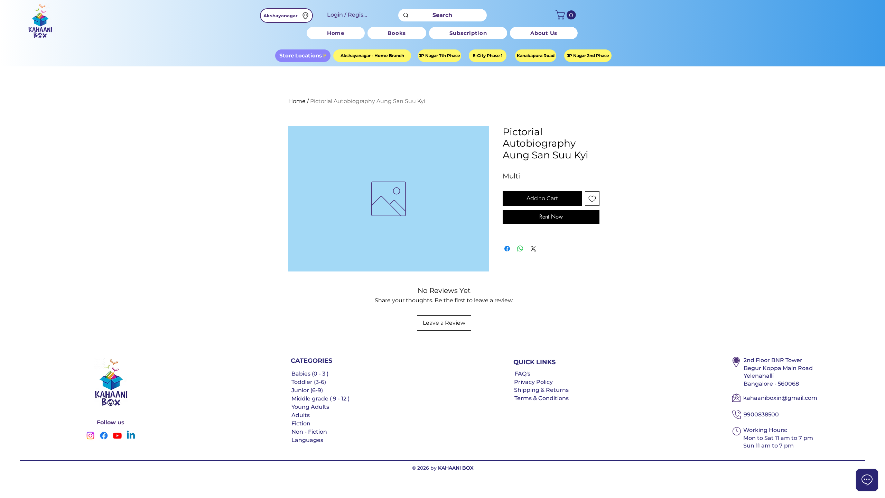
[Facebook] (104, 436)
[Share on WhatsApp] (520, 249)
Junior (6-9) (307, 390)
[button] (567, 15)
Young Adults (310, 407)
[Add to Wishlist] (592, 198)
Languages (307, 440)
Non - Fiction (309, 431)
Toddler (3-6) (308, 382)
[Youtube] (117, 436)
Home (297, 101)
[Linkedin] (131, 436)
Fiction (300, 423)
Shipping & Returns (541, 390)
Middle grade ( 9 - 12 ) (320, 398)
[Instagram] (90, 436)
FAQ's (522, 373)
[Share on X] (533, 249)
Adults (300, 415)
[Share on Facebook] (507, 249)
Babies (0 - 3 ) (309, 373)
